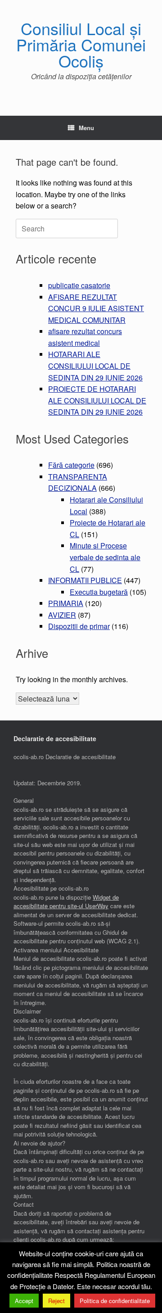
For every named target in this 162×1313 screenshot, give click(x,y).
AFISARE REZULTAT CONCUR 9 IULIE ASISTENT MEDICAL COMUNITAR (96, 308)
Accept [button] (24, 1300)
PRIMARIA (65, 603)
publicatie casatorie (79, 285)
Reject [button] (56, 1300)
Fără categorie (71, 465)
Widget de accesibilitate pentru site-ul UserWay (66, 901)
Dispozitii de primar (79, 626)
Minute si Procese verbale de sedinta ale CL (105, 557)
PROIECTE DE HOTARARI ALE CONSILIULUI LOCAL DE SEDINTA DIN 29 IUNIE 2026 (97, 400)
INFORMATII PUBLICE (85, 580)
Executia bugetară (99, 592)
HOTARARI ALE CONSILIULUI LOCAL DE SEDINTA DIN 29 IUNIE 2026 (95, 365)
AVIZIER (62, 615)
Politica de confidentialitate (115, 1300)
